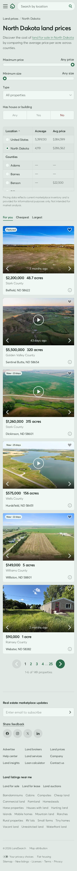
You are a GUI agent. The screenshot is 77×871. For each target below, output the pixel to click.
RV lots (30, 820)
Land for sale (11, 786)
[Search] (70, 6)
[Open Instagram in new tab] (17, 733)
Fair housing (44, 856)
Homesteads (51, 801)
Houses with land (37, 808)
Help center (10, 756)
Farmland (34, 801)
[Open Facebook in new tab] (7, 733)
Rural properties (13, 820)
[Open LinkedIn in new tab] (37, 733)
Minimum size (12, 73)
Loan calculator (35, 763)
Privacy (58, 861)
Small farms (45, 820)
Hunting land (59, 808)
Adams (15, 165)
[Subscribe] (70, 712)
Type (6, 87)
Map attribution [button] (38, 848)
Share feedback (13, 724)
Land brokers (33, 749)
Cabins (30, 795)
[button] (5, 6)
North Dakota (20, 148)
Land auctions (52, 786)
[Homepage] (12, 6)
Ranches (62, 814)
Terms (47, 861)
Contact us (57, 763)
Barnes (15, 174)
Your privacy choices (21, 856)
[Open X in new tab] (27, 733)
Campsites (44, 795)
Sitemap (8, 861)
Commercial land (14, 801)
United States (19, 139)
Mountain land (44, 814)
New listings (22, 861)
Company (56, 756)
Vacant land (11, 826)
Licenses (37, 861)
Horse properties (13, 808)
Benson (16, 183)
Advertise (9, 749)
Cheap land (61, 795)
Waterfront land (56, 826)
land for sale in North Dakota (53, 37)
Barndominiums (13, 795)
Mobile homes (23, 814)
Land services (33, 756)
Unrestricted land (32, 826)
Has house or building (17, 107)
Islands (7, 814)
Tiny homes (63, 820)
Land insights (11, 763)
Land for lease (31, 786)
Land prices (10, 18)
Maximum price (13, 60)
